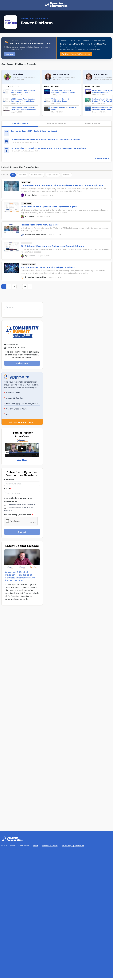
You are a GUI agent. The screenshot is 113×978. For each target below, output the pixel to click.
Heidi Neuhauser (61, 74)
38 (25, 287)
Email (7, 488)
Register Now (22, 363)
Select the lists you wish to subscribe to (18, 499)
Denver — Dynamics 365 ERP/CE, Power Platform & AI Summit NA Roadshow (45, 140)
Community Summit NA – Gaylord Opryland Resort (34, 131)
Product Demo (37, 175)
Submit (22, 532)
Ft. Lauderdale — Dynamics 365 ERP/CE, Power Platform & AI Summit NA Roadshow (49, 148)
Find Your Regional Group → (22, 422)
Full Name (9, 479)
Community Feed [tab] (93, 123)
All (13, 175)
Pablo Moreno (101, 74)
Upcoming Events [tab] (20, 123)
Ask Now (10, 54)
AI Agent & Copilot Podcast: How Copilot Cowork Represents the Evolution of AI (20, 576)
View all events (102, 159)
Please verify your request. (18, 515)
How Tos (22, 175)
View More (22, 460)
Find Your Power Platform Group (76, 54)
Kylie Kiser (18, 74)
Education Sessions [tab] (56, 123)
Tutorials (66, 175)
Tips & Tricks (52, 175)
